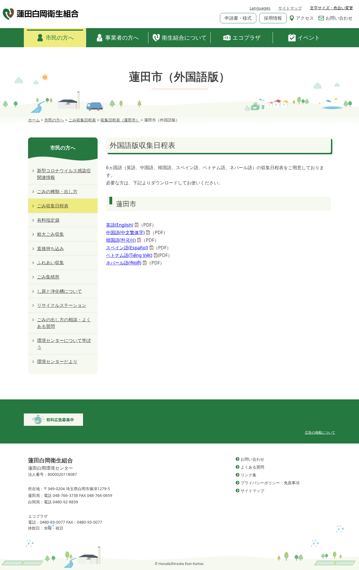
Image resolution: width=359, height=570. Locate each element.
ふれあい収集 (50, 262)
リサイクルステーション (61, 305)
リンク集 (248, 475)
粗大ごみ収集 (50, 234)
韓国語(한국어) (121, 240)
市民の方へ (60, 37)
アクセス (305, 18)
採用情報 (273, 18)
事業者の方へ (122, 37)
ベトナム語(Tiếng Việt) (129, 255)
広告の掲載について (320, 432)
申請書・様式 (238, 18)
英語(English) (119, 225)
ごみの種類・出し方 (57, 191)
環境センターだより (57, 361)
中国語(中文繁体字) (125, 232)
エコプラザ (247, 37)
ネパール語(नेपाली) (123, 263)
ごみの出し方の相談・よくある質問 (64, 322)
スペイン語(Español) (127, 248)
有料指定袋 (48, 220)
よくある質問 (252, 467)
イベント (309, 37)
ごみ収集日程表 (52, 206)
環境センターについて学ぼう (64, 343)
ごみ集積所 (48, 277)
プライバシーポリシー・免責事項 (270, 482)
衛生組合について (184, 37)
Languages (260, 8)
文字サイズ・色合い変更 (331, 8)
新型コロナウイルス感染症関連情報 (64, 174)
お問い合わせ (339, 18)
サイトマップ (290, 8)
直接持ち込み (50, 248)
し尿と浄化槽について (59, 291)
